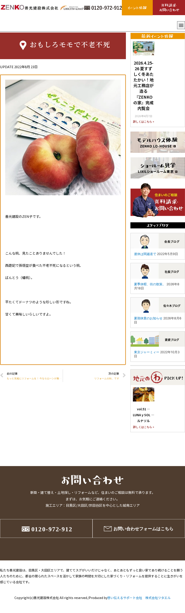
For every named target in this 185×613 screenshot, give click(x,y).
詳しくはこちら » (143, 121)
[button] (181, 25)
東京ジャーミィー (146, 352)
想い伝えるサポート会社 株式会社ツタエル (139, 597)
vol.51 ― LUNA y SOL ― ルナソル (145, 415)
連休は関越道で (145, 254)
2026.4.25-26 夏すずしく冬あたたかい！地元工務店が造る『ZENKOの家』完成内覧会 (143, 85)
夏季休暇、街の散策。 (150, 284)
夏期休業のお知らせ (148, 318)
